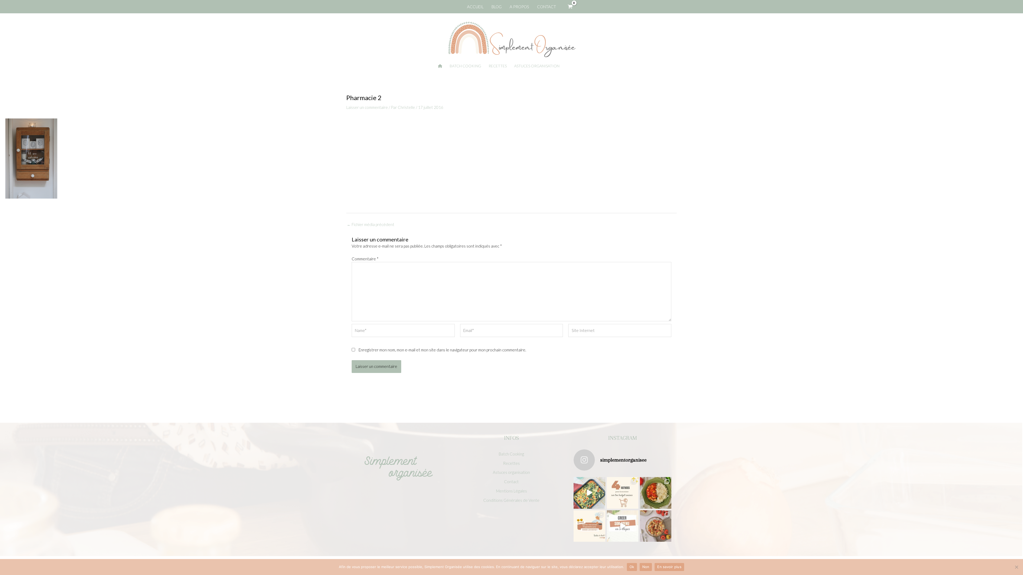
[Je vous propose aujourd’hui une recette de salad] (655, 526)
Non (645, 567)
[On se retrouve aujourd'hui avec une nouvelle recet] (655, 492)
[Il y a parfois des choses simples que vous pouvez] (622, 492)
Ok (632, 567)
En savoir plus (669, 567)
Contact (511, 481)
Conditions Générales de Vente (511, 500)
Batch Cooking (511, 453)
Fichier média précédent (370, 225)
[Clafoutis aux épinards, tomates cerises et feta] (589, 492)
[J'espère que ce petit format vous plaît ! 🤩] (589, 526)
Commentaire (365, 258)
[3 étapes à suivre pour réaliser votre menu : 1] (622, 526)
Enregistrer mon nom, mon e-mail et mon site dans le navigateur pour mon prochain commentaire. (442, 349)
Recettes (511, 463)
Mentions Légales (511, 490)
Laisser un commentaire (367, 107)
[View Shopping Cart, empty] (570, 6)
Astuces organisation (511, 472)
